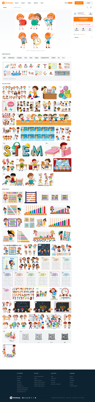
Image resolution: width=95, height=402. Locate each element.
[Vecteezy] (7, 3)
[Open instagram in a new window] (25, 397)
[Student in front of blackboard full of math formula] (22, 307)
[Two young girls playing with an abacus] (49, 92)
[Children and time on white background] (7, 307)
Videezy (18, 380)
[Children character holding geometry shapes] (8, 165)
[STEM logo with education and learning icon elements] (23, 149)
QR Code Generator (21, 391)
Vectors (16, 3)
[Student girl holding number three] (53, 294)
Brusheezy (19, 376)
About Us (53, 380)
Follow (90, 14)
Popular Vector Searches (39, 382)
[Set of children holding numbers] (29, 263)
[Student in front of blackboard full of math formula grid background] (62, 307)
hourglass (19, 57)
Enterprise (19, 382)
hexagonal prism (45, 57)
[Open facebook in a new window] (22, 397)
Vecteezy (19, 378)
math (4, 57)
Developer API (20, 386)
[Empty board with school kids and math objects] (9, 351)
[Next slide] (69, 57)
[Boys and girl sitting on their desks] (34, 165)
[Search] (87, 7)
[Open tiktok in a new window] (31, 397)
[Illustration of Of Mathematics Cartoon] (41, 294)
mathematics (11, 57)
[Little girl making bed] (58, 149)
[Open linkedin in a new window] (27, 397)
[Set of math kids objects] (23, 294)
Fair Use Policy (81, 397)
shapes (36, 57)
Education (19, 384)
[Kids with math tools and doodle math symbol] (61, 250)
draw (63, 57)
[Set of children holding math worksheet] (67, 321)
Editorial (36, 3)
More (42, 3)
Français (71, 384)
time (26, 57)
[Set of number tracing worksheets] (37, 134)
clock (31, 57)
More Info (76, 37)
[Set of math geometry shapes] (65, 92)
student (53, 57)
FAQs (52, 376)
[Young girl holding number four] (10, 263)
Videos (29, 3)
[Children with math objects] (53, 321)
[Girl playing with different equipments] (45, 179)
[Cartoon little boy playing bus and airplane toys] (30, 179)
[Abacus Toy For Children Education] (12, 197)
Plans (66, 2)
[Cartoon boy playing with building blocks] (33, 92)
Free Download (83, 19)
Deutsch (71, 382)
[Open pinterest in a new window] (29, 397)
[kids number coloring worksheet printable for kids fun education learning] (45, 263)
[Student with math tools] (11, 134)
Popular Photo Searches (39, 384)
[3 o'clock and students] (65, 294)
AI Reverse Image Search (22, 387)
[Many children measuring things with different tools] (56, 106)
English (71, 376)
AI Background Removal (22, 389)
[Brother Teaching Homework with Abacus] (13, 179)
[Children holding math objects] (30, 250)
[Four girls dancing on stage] (62, 165)
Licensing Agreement (39, 376)
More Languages (73, 385)
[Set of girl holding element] (14, 321)
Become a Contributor (56, 384)
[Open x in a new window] (33, 397)
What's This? (82, 34)
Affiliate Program (38, 380)
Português (72, 380)
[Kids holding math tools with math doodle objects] (44, 250)
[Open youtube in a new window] (35, 397)
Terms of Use (68, 397)
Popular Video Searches (39, 386)
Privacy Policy (75, 397)
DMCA (35, 378)
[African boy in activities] (28, 106)
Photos (23, 3)
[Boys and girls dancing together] (43, 119)
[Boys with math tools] (63, 134)
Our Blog (53, 382)
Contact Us (53, 378)
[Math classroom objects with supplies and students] (8, 119)
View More (62, 73)
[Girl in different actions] (14, 92)
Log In (88, 2)
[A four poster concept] (8, 106)
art (59, 57)
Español (71, 378)
